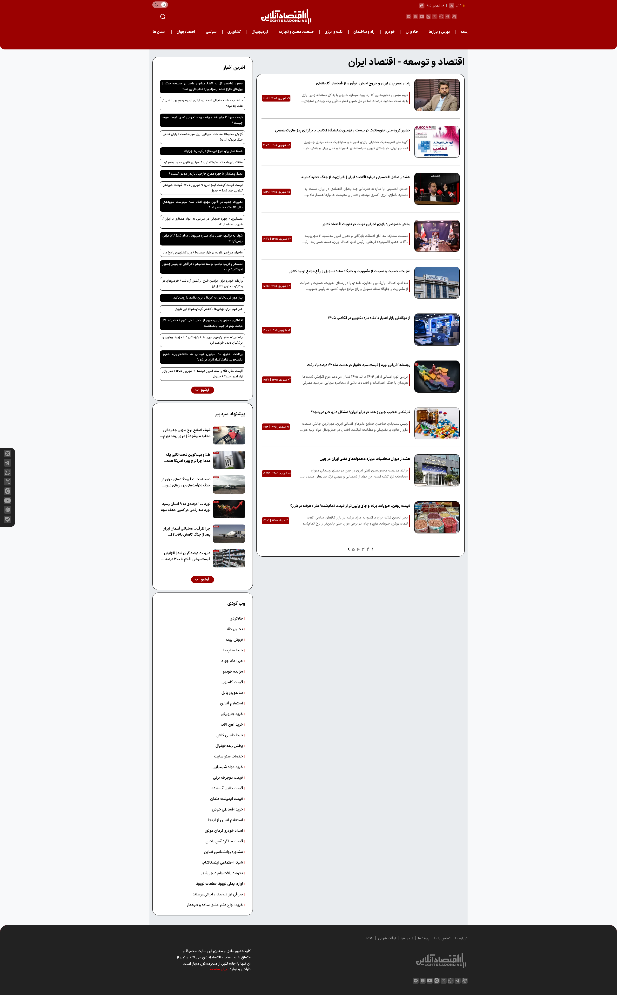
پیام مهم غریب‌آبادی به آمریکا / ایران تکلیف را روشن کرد (208, 297)
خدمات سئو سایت (229, 756)
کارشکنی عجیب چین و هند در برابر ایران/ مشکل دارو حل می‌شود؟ (360, 412)
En (458, 5)
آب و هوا (407, 938)
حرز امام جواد (232, 661)
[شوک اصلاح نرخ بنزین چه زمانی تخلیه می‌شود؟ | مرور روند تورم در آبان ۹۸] (229, 435)
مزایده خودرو (233, 672)
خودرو (390, 32)
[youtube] (421, 16)
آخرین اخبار (234, 67)
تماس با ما (442, 938)
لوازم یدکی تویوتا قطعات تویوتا (219, 884)
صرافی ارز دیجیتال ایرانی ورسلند (218, 894)
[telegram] (447, 16)
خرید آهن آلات (232, 725)
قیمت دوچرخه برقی (228, 778)
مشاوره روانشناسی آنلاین (224, 852)
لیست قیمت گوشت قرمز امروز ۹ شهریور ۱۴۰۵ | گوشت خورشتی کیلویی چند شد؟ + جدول (202, 188)
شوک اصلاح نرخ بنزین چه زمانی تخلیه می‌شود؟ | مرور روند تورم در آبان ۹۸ (186, 433)
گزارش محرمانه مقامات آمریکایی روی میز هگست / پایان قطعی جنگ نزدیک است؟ (202, 137)
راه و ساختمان (363, 32)
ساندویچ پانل (232, 693)
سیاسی (211, 32)
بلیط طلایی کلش (230, 735)
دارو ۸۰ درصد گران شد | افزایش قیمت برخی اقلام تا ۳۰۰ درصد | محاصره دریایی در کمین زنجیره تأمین (186, 556)
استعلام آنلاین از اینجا (226, 820)
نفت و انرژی (333, 32)
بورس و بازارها (439, 32)
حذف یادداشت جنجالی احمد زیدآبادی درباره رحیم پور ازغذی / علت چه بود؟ (202, 103)
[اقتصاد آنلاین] (286, 16)
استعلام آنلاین (232, 703)
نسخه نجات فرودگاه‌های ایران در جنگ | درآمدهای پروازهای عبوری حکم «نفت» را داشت (185, 483)
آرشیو (204, 390)
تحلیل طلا (235, 629)
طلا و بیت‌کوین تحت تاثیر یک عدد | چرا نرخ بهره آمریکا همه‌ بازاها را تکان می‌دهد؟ (188, 458)
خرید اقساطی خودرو (228, 809)
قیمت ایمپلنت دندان (227, 799)
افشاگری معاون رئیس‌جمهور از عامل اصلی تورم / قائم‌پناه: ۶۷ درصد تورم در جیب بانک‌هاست (202, 323)
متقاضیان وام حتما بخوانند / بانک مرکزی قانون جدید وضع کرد (203, 162)
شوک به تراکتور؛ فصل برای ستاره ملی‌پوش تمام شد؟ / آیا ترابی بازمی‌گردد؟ (202, 238)
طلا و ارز (412, 32)
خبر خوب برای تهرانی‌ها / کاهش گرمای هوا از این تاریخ (209, 309)
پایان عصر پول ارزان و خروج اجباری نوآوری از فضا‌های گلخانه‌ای (363, 83)
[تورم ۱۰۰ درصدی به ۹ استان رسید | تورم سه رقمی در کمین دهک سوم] (229, 509)
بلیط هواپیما (233, 650)
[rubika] (415, 16)
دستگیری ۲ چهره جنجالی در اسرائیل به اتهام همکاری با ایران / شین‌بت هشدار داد (202, 222)
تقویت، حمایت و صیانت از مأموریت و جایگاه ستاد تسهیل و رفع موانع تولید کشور (349, 271)
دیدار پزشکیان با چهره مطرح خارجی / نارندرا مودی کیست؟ (206, 173)
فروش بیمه (235, 640)
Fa (463, 5)
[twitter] (434, 16)
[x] (7, 481)
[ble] (408, 16)
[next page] (348, 549)
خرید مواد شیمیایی (228, 767)
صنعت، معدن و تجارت (296, 32)
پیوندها (423, 938)
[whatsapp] (441, 16)
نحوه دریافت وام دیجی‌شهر (222, 873)
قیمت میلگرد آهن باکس (225, 841)
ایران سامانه (219, 969)
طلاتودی (237, 618)
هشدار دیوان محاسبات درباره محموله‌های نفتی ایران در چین (365, 459)
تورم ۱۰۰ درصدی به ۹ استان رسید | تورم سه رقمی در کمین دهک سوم (185, 507)
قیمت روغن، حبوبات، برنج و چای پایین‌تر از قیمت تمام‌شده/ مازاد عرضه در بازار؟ (350, 506)
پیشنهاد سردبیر (230, 414)
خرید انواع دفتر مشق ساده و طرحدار (215, 905)
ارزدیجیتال (260, 32)
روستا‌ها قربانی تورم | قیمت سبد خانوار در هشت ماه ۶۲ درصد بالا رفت (358, 365)
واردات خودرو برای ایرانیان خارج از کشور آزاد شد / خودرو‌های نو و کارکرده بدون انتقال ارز (202, 284)
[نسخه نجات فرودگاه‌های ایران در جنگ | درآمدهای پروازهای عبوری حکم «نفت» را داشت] (229, 484)
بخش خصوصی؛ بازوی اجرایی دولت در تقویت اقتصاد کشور (366, 224)
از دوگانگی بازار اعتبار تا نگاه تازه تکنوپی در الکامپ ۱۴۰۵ (369, 318)
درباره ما (461, 938)
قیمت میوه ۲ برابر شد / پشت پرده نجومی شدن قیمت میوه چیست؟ (202, 120)
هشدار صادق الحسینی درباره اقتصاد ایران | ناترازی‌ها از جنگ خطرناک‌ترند (355, 177)
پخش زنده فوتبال (229, 746)
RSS (369, 938)
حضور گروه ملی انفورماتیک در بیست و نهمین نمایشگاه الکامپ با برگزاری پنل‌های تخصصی (342, 130)
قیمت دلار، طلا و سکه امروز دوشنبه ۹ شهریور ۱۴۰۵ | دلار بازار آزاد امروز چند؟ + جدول (202, 374)
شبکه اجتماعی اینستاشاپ (223, 863)
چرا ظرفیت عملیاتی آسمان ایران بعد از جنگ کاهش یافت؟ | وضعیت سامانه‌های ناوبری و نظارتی (186, 532)
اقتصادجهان (185, 32)
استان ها (159, 32)
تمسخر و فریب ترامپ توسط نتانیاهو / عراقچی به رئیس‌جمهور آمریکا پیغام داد (202, 267)
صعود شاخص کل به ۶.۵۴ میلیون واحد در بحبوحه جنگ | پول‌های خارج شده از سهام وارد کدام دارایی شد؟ (202, 86)
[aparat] (454, 16)
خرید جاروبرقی (232, 714)
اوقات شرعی (387, 938)
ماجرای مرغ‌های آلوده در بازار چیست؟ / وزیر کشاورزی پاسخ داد (203, 252)
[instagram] (428, 16)
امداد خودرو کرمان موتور (224, 831)
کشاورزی (234, 32)
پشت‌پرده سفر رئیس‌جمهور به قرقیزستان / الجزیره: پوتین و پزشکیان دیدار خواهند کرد (202, 340)
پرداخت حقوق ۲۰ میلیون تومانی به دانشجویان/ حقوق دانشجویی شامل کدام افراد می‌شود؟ (202, 357)
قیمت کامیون (232, 682)
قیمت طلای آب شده (228, 788)
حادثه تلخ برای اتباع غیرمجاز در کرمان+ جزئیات (213, 151)
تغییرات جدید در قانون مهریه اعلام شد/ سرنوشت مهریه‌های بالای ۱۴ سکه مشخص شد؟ (202, 205)
